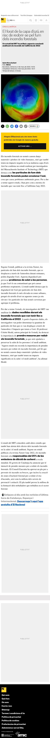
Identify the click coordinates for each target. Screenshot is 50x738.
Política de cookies (10, 721)
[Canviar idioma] (41, 20)
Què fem (5, 699)
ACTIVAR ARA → (25, 146)
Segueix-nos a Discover (10, 15)
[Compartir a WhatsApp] (7, 126)
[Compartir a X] (2, 126)
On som (5, 702)
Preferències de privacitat (14, 724)
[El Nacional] (3, 20)
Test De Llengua (26, 15)
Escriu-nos (7, 706)
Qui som (5, 695)
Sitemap (5, 710)
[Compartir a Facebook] (16, 126)
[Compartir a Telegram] (12, 126)
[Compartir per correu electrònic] (21, 126)
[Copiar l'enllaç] (25, 126)
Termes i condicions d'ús (13, 713)
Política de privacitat (11, 717)
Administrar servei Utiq (12, 728)
